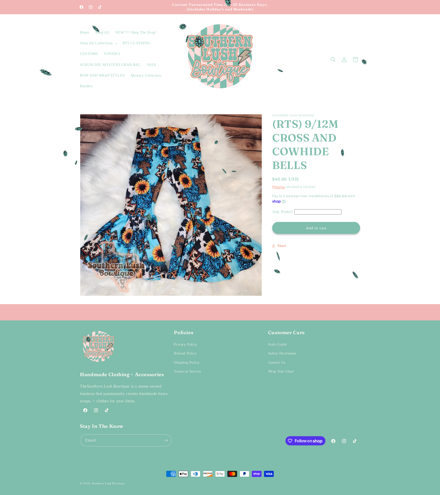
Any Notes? (282, 211)
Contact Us (276, 362)
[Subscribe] (165, 440)
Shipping (278, 187)
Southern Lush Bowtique (108, 483)
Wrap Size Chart (281, 371)
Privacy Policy (185, 344)
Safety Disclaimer (282, 354)
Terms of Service (187, 371)
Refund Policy (185, 354)
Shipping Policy (186, 362)
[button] (98, 43)
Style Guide (277, 344)
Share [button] (281, 246)
